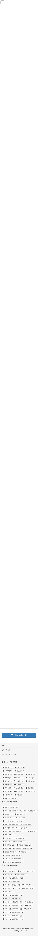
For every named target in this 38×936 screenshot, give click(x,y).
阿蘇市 (31, 781)
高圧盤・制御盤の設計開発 (14, 862)
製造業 (20, 814)
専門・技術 (10, 871)
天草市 (8, 771)
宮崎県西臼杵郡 (10, 798)
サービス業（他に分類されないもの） (18, 824)
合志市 (19, 788)
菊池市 (8, 781)
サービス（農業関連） (13, 898)
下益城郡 (8, 795)
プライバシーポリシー (9, 754)
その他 (27, 885)
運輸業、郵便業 (25, 845)
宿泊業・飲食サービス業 (13, 821)
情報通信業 (9, 845)
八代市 (20, 767)
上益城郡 (21, 771)
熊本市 (8, 767)
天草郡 (31, 791)
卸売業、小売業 (11, 807)
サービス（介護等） (12, 881)
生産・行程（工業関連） (14, 878)
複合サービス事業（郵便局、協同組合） (18, 848)
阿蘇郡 (8, 784)
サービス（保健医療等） (24, 888)
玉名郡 (31, 788)
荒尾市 (8, 788)
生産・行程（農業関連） (13, 909)
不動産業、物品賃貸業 (12, 855)
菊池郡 (19, 774)
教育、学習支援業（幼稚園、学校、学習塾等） (20, 831)
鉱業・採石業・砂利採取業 (14, 859)
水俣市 (19, 778)
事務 (7, 888)
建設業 (8, 814)
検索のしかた (6, 745)
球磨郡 (8, 778)
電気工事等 (9, 892)
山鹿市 (31, 778)
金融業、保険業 (10, 852)
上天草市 (20, 784)
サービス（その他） (12, 885)
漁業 (23, 852)
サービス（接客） (27, 871)
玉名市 (31, 774)
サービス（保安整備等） (13, 915)
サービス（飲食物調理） (13, 902)
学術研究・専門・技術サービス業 (16, 828)
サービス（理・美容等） (13, 905)
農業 (30, 902)
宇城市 (19, 781)
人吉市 (8, 774)
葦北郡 (19, 791)
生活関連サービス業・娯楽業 (15, 838)
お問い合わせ (6, 750)
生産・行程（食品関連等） (14, 912)
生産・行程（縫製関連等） (14, 919)
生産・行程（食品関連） (13, 895)
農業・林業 (9, 835)
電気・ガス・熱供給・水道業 (15, 841)
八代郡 (20, 795)
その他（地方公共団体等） (15, 817)
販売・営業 (22, 874)
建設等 (8, 874)
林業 (29, 905)
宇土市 (8, 791)
